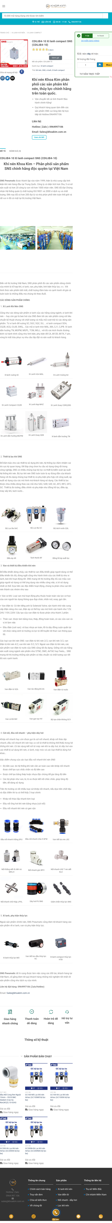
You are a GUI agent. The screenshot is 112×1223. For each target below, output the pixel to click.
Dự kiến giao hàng (90, 41)
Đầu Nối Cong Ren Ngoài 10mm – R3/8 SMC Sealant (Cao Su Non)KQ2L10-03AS (10, 1099)
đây (89, 53)
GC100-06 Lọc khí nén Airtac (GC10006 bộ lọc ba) (60, 1097)
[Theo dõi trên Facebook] (22, 71)
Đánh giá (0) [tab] (15, 151)
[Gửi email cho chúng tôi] (12, 78)
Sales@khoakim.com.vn (18, 993)
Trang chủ (4, 33)
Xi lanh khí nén (18, 33)
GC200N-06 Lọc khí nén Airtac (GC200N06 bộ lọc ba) (35, 1151)
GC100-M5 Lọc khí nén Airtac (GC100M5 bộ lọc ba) (35, 1097)
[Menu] (3, 6)
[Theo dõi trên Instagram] (2, 78)
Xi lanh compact (34, 33)
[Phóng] (3, 64)
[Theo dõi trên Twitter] (7, 78)
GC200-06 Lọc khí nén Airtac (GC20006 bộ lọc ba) (10, 1151)
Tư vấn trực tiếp (90, 74)
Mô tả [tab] (3, 151)
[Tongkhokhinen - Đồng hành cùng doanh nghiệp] (56, 6)
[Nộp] (105, 15)
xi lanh (48, 70)
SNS (44, 70)
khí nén (38, 70)
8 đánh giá (51, 50)
